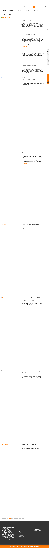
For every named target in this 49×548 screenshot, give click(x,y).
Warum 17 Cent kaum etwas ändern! (29, 444)
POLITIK (19, 532)
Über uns (4, 10)
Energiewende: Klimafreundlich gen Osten (30, 32)
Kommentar (20, 10)
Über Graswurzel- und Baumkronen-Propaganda (31, 77)
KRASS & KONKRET (21, 538)
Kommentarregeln (37, 529)
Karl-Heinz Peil (28, 50)
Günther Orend (29, 65)
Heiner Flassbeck (29, 300)
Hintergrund (11, 10)
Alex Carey (27, 20)
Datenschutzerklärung (37, 527)
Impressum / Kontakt (37, 530)
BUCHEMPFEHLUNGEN (22, 535)
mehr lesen (24, 30)
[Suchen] (34, 7)
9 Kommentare (32, 20)
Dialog (27, 10)
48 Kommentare (34, 300)
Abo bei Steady (31, 546)
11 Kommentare (34, 65)
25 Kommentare (33, 34)
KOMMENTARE (21, 536)
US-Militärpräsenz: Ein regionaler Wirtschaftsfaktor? (32, 49)
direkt (37, 546)
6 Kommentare (33, 79)
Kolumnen (44, 10)
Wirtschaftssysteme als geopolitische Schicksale (31, 64)
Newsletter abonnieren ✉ (22, 527)
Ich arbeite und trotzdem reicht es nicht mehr (30, 224)
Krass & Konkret (36, 10)
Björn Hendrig (28, 34)
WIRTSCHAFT (20, 533)
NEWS (19, 531)
